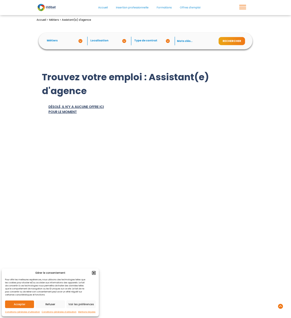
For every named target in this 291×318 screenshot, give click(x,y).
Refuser (50, 304)
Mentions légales (86, 311)
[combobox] (65, 41)
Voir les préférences (81, 304)
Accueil (103, 7)
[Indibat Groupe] (47, 7)
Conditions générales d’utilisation (22, 311)
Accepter (19, 304)
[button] (93, 273)
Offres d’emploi (190, 7)
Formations (164, 7)
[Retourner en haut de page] (280, 307)
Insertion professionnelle (132, 7)
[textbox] (65, 40)
